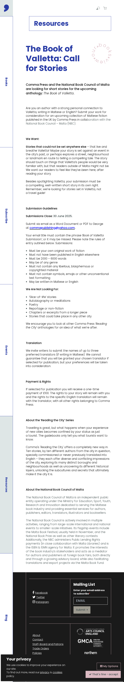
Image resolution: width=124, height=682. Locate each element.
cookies (57, 672)
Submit (81, 610)
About (36, 635)
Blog (6, 618)
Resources (6, 484)
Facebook (41, 593)
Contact (37, 639)
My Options (110, 666)
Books (6, 81)
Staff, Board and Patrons (47, 644)
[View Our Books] (101, 53)
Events (6, 350)
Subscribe (6, 215)
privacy (44, 672)
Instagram (42, 602)
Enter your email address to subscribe (89, 592)
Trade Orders (40, 648)
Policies (37, 653)
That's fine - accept (105, 674)
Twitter (40, 597)
